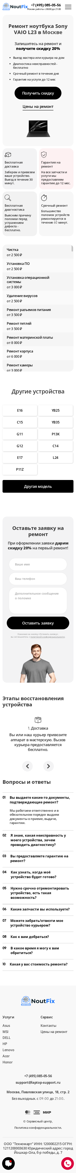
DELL (7, 1037)
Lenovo (8, 1050)
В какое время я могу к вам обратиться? (31, 950)
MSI (5, 1031)
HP (5, 1043)
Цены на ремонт (54, 1031)
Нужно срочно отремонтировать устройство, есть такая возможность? (36, 893)
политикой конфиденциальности (47, 636)
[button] (27, 766)
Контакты (48, 1025)
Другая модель (38, 486)
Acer (6, 1056)
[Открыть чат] (8, 1163)
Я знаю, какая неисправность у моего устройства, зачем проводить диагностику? (34, 840)
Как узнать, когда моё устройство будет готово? (29, 874)
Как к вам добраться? (26, 936)
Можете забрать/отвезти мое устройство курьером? (33, 923)
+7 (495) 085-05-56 (38, 1076)
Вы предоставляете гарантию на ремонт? (35, 858)
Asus (6, 1025)
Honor (8, 1062)
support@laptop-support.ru (38, 1082)
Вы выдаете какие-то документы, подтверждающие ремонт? (36, 799)
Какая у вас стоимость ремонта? (35, 964)
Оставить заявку (38, 623)
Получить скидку (38, 93)
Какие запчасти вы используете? (36, 909)
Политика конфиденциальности (37, 1128)
